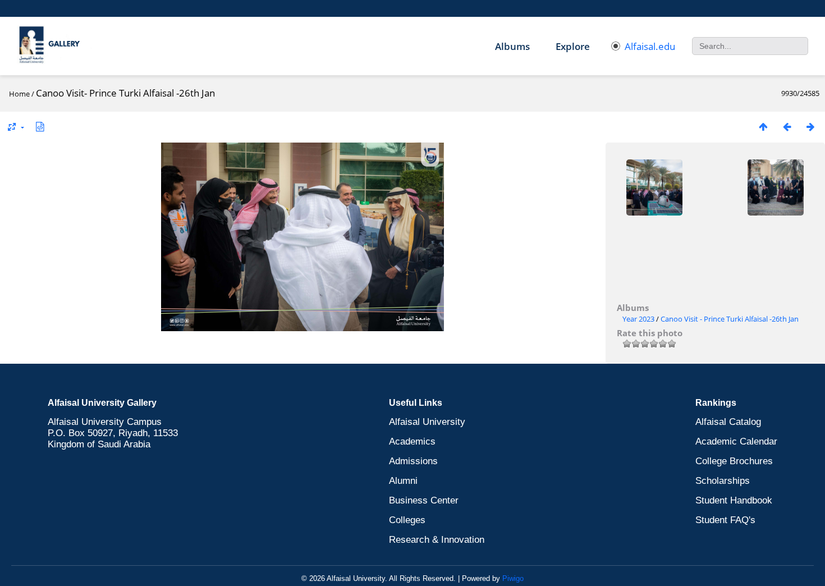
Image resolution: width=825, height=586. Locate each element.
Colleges (407, 520)
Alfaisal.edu (650, 46)
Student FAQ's (725, 520)
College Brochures (734, 461)
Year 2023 (638, 319)
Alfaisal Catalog (728, 421)
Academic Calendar (736, 441)
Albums (512, 46)
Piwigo (513, 578)
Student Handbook (733, 500)
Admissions (413, 461)
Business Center (424, 500)
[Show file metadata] (40, 126)
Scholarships (722, 480)
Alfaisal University (427, 421)
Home (19, 94)
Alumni (403, 480)
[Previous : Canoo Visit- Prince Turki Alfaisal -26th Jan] (787, 126)
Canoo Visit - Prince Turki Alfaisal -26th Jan (730, 319)
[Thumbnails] (763, 126)
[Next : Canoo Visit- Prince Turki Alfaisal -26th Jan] (810, 126)
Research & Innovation (436, 539)
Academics (412, 441)
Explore (573, 46)
